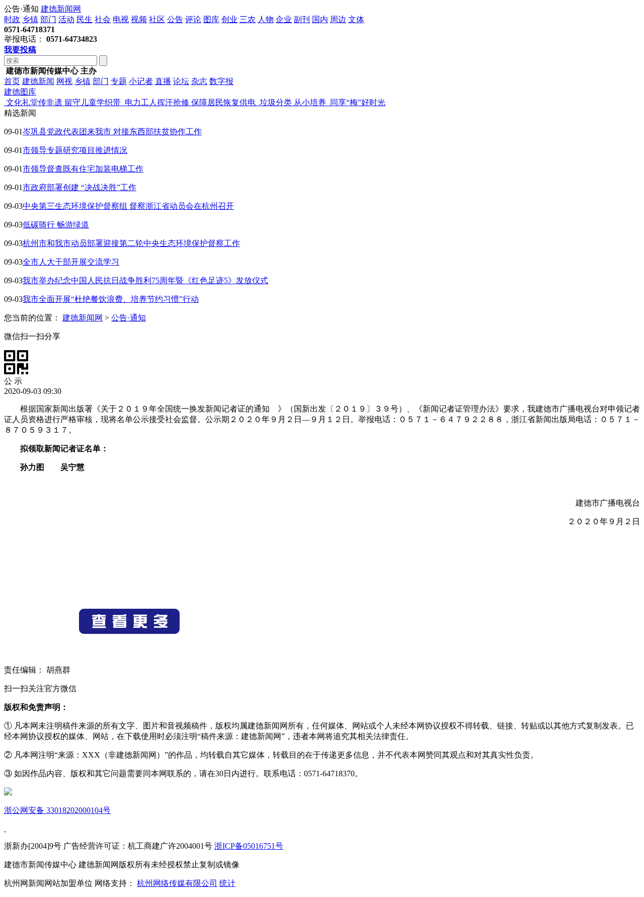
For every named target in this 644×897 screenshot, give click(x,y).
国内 (320, 19)
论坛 (181, 81)
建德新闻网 (61, 9)
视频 (139, 19)
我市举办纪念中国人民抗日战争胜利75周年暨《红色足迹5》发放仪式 (145, 280)
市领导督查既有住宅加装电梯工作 (83, 169)
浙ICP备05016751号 (248, 846)
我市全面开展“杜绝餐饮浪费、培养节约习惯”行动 (111, 299)
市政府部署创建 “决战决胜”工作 (79, 187)
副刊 (302, 19)
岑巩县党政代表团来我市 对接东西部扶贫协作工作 (112, 131)
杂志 (199, 81)
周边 (338, 19)
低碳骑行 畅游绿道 (56, 224)
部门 (48, 19)
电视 (121, 19)
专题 (119, 81)
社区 (157, 19)
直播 (163, 81)
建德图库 (20, 92)
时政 (12, 19)
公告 (175, 19)
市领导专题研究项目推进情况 (75, 150)
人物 (266, 19)
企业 (284, 19)
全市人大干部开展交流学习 (71, 262)
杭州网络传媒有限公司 (177, 883)
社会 (103, 19)
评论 (193, 19)
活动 (66, 19)
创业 (229, 19)
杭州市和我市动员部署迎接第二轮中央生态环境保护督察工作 (131, 243)
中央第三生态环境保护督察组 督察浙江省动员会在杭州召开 (128, 206)
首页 (12, 81)
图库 (211, 19)
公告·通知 (128, 317)
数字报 (221, 81)
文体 (356, 19)
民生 (84, 19)
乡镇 (30, 19)
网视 (64, 81)
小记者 (141, 81)
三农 (247, 19)
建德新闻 (38, 81)
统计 (227, 883)
